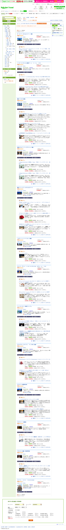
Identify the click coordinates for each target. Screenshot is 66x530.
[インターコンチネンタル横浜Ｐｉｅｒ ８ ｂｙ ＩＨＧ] (30, 67)
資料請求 (33, 526)
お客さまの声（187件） (21, 150)
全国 (24, 17)
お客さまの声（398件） (21, 37)
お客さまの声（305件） (21, 66)
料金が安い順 (28, 23)
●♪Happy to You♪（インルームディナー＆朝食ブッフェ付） (33, 113)
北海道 (6, 27)
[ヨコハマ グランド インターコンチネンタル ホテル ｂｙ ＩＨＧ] (30, 271)
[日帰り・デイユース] (28, 44)
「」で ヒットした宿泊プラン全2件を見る (41, 95)
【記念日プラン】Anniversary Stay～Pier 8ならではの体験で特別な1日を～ (34, 86)
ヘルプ (33, 4)
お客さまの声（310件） (21, 241)
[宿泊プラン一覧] (20, 44)
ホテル (56, 27)
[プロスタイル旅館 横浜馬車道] (30, 455)
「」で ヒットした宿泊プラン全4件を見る (41, 234)
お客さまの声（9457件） (22, 269)
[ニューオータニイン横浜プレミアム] (30, 311)
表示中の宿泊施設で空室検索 (56, 20)
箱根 (7, 40)
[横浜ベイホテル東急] (30, 103)
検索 (30, 520)
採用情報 (25, 526)
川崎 (7, 39)
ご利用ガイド (38, 4)
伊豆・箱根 (7, 55)
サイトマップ (44, 4)
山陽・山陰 (7, 62)
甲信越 (6, 57)
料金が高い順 (33, 23)
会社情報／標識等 (4, 526)
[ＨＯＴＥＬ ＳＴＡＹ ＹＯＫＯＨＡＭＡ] (30, 484)
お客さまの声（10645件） (22, 102)
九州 (6, 65)
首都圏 (27, 17)
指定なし (25, 20)
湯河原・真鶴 (9, 43)
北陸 (6, 58)
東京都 (7, 35)
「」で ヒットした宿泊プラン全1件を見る (41, 59)
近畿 (6, 61)
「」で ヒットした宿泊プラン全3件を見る (41, 143)
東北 (6, 28)
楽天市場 (56, 4)
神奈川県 (32, 17)
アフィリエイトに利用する (58, 35)
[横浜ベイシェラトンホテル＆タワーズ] (30, 192)
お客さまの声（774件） (21, 387)
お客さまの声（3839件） (22, 347)
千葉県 (7, 34)
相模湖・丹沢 (9, 44)
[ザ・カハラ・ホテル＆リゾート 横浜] (30, 38)
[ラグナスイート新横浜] (30, 426)
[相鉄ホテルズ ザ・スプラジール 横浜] (30, 152)
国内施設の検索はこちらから (58, 33)
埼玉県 (7, 32)
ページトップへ (61, 524)
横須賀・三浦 (9, 54)
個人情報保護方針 (12, 526)
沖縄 (6, 66)
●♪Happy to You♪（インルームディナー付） (30, 123)
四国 (6, 63)
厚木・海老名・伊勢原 (11, 48)
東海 (6, 59)
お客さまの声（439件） (21, 454)
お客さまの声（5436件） (22, 309)
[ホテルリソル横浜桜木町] (30, 389)
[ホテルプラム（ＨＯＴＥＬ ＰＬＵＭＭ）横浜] (30, 349)
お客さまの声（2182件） (22, 190)
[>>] (51, 23)
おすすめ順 (23, 23)
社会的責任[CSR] (19, 526)
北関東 (6, 29)
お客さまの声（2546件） (22, 425)
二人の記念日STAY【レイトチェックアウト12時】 (29, 399)
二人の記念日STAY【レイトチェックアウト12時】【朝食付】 (31, 408)
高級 (6, 72)
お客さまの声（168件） (21, 483)
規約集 (29, 526)
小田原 (8, 42)
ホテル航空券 (58, 28)
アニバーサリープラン (23, 253)
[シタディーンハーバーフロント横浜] (30, 243)
